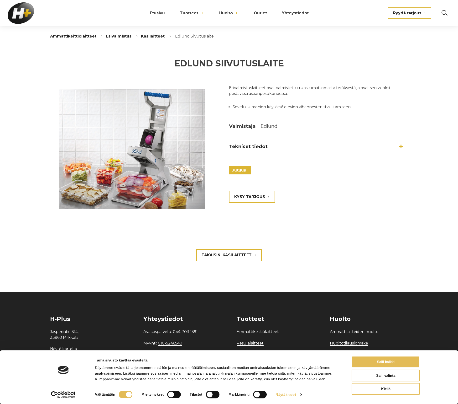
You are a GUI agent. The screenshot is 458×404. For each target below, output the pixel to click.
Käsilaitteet (153, 36)
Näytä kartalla (63, 349)
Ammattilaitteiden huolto (354, 331)
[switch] (174, 394)
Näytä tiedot (286, 395)
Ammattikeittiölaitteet (258, 331)
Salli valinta (385, 375)
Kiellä (385, 389)
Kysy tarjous (249, 196)
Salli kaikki (386, 362)
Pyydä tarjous (407, 13)
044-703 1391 (185, 331)
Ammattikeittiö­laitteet (73, 36)
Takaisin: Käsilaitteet (227, 255)
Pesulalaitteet (250, 343)
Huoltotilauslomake (349, 343)
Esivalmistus (118, 36)
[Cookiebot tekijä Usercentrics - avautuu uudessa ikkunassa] (63, 394)
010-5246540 (170, 343)
